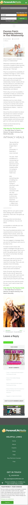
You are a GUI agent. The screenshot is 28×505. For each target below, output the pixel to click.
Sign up (22, 18)
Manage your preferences (7, 499)
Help (14, 454)
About (14, 444)
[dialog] (14, 495)
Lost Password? (14, 22)
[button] (26, 2)
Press (14, 451)
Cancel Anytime (19, 20)
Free (14, 461)
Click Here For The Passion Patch (13, 288)
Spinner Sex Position (17, 396)
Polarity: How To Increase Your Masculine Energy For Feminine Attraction (15, 390)
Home (14, 441)
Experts (14, 448)
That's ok (7, 502)
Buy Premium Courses (14, 458)
